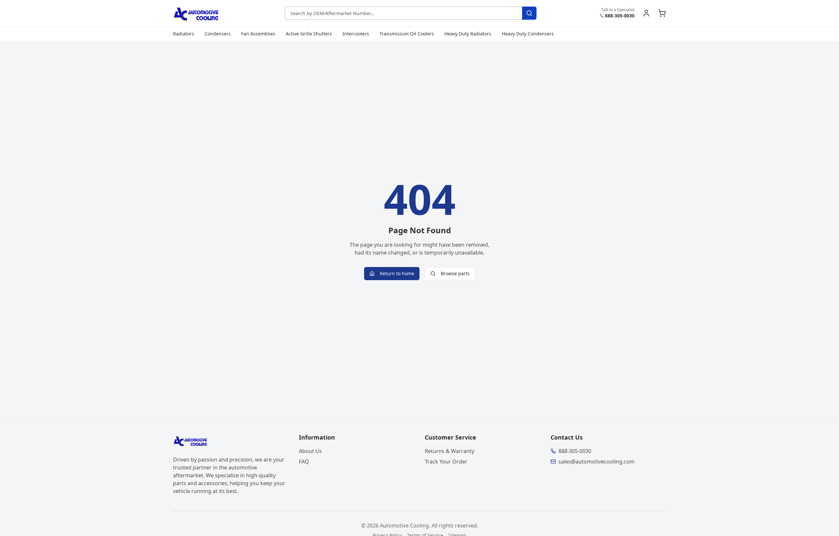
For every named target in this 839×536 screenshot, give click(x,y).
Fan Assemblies (258, 34)
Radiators (183, 34)
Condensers (218, 34)
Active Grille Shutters (309, 34)
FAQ (304, 461)
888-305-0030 (619, 15)
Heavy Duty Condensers (528, 34)
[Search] (529, 13)
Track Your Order (446, 461)
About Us (310, 451)
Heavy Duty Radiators (467, 34)
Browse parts (455, 273)
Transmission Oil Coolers (407, 34)
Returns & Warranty (449, 451)
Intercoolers (355, 34)
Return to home (397, 273)
